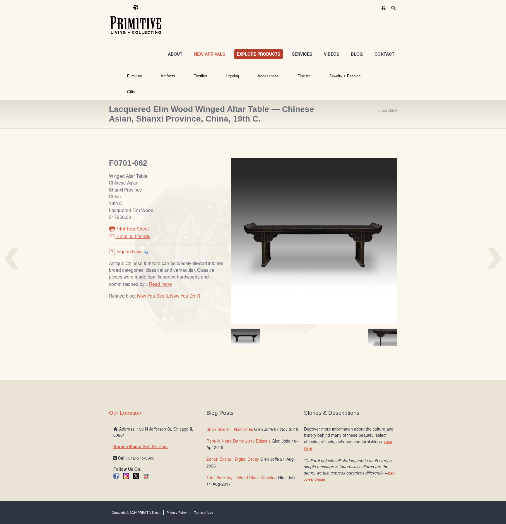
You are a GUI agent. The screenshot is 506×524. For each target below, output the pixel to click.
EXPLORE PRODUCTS (258, 54)
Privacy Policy (177, 512)
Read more (160, 284)
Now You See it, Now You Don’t (168, 295)
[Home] (140, 19)
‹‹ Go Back (387, 110)
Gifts (131, 92)
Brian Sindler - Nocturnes (229, 429)
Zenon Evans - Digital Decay (232, 459)
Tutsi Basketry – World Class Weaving (241, 477)
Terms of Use (203, 512)
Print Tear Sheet (132, 228)
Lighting (232, 76)
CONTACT (384, 54)
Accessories (268, 76)
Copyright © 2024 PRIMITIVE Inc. (136, 512)
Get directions (140, 446)
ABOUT (175, 54)
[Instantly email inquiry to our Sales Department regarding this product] (146, 252)
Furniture (134, 76)
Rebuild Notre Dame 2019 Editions (238, 441)
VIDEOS (331, 54)
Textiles (200, 76)
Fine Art (304, 76)
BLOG (357, 54)
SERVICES (302, 54)
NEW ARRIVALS (209, 54)
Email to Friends (132, 236)
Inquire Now (129, 251)
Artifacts (168, 76)
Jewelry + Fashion (344, 76)
